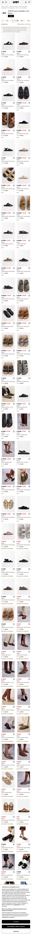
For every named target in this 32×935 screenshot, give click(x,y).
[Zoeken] (6, 2)
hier (19, 31)
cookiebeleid (16, 904)
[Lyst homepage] (16, 2)
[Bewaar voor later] (13, 51)
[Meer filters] (2, 20)
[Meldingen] (25, 2)
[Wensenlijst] (29, 2)
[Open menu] (3, 2)
